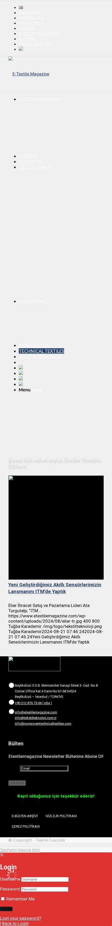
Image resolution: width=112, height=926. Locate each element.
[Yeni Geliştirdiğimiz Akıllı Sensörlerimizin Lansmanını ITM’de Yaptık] (56, 527)
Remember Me (20, 898)
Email (13, 768)
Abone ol (17, 783)
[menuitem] (61, 7)
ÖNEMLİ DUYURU (35, 43)
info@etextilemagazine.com (36, 712)
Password (10, 889)
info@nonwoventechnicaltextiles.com (43, 724)
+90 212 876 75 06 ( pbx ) (33, 703)
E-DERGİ (27, 28)
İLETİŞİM (27, 38)
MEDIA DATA (31, 23)
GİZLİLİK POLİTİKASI (39, 33)
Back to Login (15, 923)
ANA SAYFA (30, 12)
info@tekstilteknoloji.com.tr (36, 718)
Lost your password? (20, 918)
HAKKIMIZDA (32, 17)
